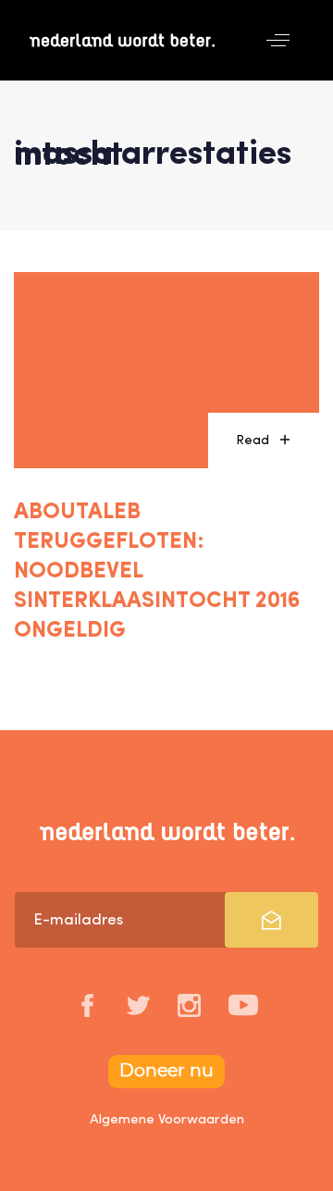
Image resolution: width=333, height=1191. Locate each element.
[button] (278, 40)
